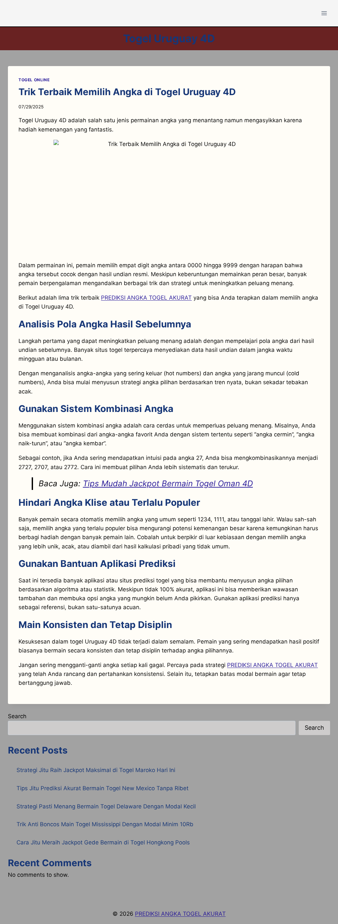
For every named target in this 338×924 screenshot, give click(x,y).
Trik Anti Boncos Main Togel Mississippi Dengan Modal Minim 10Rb (105, 824)
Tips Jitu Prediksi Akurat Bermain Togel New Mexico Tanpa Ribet (102, 788)
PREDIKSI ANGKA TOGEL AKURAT (272, 665)
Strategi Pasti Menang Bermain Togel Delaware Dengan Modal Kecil (106, 806)
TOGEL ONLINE (34, 79)
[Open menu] (324, 13)
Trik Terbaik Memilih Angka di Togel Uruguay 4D (127, 91)
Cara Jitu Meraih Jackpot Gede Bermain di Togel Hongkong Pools (103, 842)
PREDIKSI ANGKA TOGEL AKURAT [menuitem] (146, 297)
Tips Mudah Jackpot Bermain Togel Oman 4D (168, 483)
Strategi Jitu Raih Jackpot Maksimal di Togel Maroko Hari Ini (96, 770)
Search (17, 716)
